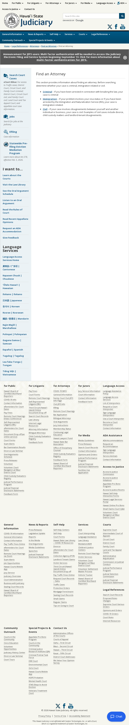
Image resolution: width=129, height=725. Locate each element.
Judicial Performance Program (13, 483)
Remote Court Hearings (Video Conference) (14, 417)
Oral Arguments (60, 421)
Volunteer (8, 464)
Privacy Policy (44, 716)
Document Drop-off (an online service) (14, 435)
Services (69, 34)
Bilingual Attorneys (37, 432)
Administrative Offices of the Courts (63, 634)
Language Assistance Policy (112, 392)
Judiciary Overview (12, 576)
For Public (17, 3)
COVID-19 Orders (110, 614)
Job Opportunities (12, 563)
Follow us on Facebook (116, 26)
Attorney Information (38, 429)
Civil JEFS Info (59, 404)
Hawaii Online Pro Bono (113, 505)
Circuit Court (108, 539)
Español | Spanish (13, 349)
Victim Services (60, 563)
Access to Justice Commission (110, 472)
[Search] (122, 16)
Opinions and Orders (87, 454)
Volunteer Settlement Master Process (88, 570)
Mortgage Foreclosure (63, 591)
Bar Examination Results (14, 447)
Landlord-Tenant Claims (64, 559)
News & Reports (36, 34)
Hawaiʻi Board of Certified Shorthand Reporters (13, 393)
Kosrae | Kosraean (13, 312)
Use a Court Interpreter (113, 418)
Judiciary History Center (14, 652)
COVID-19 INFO (60, 391)
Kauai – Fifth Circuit (62, 653)
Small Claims (59, 598)
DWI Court (33, 661)
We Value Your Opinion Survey (63, 661)
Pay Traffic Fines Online (14, 544)
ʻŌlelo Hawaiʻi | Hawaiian (11, 286)
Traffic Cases (59, 584)
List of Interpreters (111, 403)
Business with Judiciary (14, 583)
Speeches (33, 551)
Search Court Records (38, 416)
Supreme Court (110, 530)
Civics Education (11, 643)
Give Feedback (11, 237)
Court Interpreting (86, 533)
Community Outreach (12, 40)
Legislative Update (37, 533)
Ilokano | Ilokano (12, 294)
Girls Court (33, 668)
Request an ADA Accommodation (12, 230)
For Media (86, 3)
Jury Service (9, 572)
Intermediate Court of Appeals (113, 534)
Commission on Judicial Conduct (113, 563)
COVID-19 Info (10, 399)
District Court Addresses (64, 657)
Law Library (34, 419)
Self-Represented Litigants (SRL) (12, 423)
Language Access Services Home (12, 258)
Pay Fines (8, 412)
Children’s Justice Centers (86, 548)
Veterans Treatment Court (38, 691)
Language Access (105, 3)
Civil (45, 109)
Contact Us (29, 9)
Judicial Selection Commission (110, 575)
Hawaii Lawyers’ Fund (63, 438)
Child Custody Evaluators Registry (15, 477)
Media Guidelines (86, 440)
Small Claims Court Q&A (113, 509)
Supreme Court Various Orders (113, 605)
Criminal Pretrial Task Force (38, 656)
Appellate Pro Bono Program (111, 485)
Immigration (50, 98)
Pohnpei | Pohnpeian (15, 334)
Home (5, 3)
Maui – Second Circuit (63, 646)
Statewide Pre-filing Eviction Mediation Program (18, 148)
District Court (109, 543)
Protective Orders (61, 588)
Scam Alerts (9, 443)
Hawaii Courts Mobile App (13, 567)
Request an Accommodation (110, 445)
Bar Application (60, 414)
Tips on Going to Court (63, 605)
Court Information (86, 394)
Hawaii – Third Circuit (63, 650)
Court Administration (13, 579)
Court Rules (108, 617)
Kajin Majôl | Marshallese (10, 326)
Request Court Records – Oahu (63, 579)
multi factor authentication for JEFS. (62, 59)
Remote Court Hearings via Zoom (14, 554)
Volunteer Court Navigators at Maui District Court (12, 470)
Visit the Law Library (14, 184)
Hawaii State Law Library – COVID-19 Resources (64, 541)
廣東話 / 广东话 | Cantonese (11, 268)
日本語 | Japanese (12, 300)
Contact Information (13, 403)
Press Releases (10, 460)
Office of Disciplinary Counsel (62, 449)
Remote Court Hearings (39, 398)
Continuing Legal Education (60, 433)
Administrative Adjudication (109, 557)
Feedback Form (11, 494)
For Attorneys (52, 3)
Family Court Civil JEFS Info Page (63, 399)
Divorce (56, 546)
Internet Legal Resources (35, 424)
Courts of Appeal (60, 639)
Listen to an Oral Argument (12, 202)
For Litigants (33, 3)
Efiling (13, 131)
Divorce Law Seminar (13, 451)
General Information (12, 34)
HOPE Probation (36, 677)
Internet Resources (111, 621)
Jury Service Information (89, 391)
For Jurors (70, 3)
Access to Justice (10, 9)
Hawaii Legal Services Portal (112, 500)
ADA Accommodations (113, 440)
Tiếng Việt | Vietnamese (9, 373)
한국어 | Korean (11, 306)
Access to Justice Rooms (113, 490)
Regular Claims (60, 602)
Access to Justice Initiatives (110, 478)
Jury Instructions (60, 425)
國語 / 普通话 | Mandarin (16, 318)
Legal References (99, 34)
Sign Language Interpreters (109, 413)
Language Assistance (87, 537)
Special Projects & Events (41, 40)
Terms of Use (60, 716)
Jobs (12, 116)
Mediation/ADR (85, 544)
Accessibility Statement (79, 716)
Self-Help (54, 34)
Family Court (108, 546)
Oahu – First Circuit (62, 642)
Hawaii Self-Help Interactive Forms (111, 494)
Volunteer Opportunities (10, 647)
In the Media (34, 540)
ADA (122, 3)
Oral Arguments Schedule (11, 455)
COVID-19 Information (14, 533)
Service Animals (110, 456)
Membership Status (62, 428)
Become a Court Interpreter (110, 423)
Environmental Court (38, 664)
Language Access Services (110, 398)
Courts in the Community (9, 638)
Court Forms (9, 440)
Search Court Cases (17, 76)
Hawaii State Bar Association (60, 443)
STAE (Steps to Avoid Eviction (38, 685)
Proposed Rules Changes (110, 599)
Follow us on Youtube (122, 26)
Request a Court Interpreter (110, 407)
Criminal (47, 91)
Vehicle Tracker (85, 575)
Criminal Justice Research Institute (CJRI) (39, 650)
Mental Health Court (38, 681)
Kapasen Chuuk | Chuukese (12, 277)
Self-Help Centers (61, 530)
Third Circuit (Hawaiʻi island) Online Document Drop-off (38, 410)
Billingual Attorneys (62, 418)
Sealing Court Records (14, 586)
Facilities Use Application (84, 471)
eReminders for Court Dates (14, 407)
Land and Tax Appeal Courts (112, 551)
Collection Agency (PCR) (64, 556)
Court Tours (9, 659)
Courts (82, 34)
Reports (32, 537)
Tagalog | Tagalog (13, 355)
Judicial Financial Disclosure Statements (14, 489)
